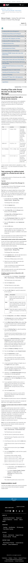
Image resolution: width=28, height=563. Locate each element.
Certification (12, 527)
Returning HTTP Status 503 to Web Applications (12, 77)
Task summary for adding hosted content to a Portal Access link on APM (12, 173)
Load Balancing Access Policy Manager (10, 50)
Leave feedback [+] (13, 544)
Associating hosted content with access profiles (13, 239)
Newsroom (19, 518)
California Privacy (22, 558)
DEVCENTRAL (8, 1)
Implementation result (8, 483)
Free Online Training (8, 529)
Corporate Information (9, 518)
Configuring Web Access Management (10, 31)
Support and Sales (21, 507)
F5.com (3, 1)
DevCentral (11, 535)
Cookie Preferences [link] (8, 561)
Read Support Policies (8, 542)
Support (14, 1)
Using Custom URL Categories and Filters (11, 38)
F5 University (20, 527)
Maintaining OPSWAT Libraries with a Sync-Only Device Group (12, 54)
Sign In (23, 5)
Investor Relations (8, 519)
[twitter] (9, 510)
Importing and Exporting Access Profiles (10, 72)
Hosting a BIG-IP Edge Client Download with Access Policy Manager (13, 62)
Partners (19, 1)
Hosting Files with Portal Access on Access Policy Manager (12, 66)
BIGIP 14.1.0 (9, 9)
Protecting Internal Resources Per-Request (11, 33)
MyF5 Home (3, 9)
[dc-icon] (21, 510)
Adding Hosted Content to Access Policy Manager (13, 57)
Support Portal (19, 535)
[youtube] (18, 510)
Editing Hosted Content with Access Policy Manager (13, 59)
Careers (16, 519)
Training (5, 527)
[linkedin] (12, 510)
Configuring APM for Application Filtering (11, 41)
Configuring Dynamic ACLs (8, 43)
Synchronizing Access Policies (8, 48)
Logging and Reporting (7, 74)
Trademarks (4, 558)
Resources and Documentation (9, 79)
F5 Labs (14, 536)
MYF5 (23, 1)
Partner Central (7, 536)
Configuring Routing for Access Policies (10, 45)
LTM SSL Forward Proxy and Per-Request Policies (13, 36)
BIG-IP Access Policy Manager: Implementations (11, 10)
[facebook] (15, 510)
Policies (10, 558)
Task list (3, 181)
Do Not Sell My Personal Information (14, 559)
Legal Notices (5, 81)
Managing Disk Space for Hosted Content (11, 69)
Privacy (15, 558)
